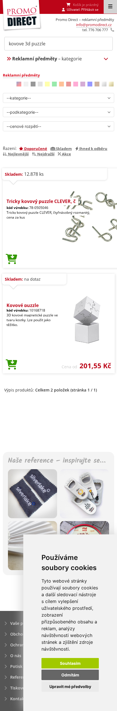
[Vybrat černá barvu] (33, 84)
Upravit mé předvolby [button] (70, 686)
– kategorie (47, 59)
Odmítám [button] (70, 674)
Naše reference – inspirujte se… (56, 461)
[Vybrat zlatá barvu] (111, 84)
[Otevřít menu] (110, 7)
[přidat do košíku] (11, 259)
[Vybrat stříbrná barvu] (104, 84)
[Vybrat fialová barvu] (83, 84)
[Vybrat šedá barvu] (40, 84)
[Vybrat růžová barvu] (75, 84)
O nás (15, 655)
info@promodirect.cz (94, 24)
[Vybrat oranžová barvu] (61, 84)
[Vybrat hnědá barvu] (97, 84)
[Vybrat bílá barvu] (26, 84)
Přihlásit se (90, 9)
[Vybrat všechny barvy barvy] (19, 84)
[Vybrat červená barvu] (68, 84)
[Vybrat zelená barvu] (54, 84)
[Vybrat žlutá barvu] (47, 84)
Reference (20, 677)
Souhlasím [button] (70, 663)
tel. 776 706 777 (95, 29)
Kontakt (18, 698)
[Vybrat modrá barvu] (90, 84)
